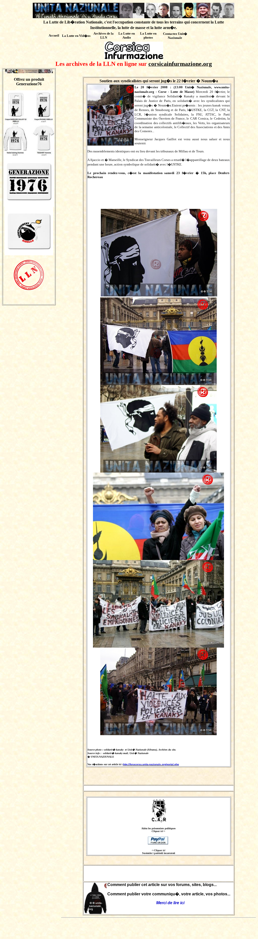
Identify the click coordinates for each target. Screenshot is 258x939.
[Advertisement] (158, 873)
